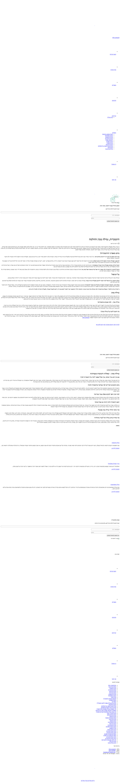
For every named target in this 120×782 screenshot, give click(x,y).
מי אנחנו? (113, 164)
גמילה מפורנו (110, 143)
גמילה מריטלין (112, 723)
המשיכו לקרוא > (115, 448)
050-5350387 (112, 750)
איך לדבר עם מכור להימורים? (108, 740)
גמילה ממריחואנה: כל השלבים (105, 146)
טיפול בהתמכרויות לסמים (110, 735)
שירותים (114, 116)
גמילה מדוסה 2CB (111, 715)
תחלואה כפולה (109, 140)
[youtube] (107, 25)
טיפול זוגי (114, 701)
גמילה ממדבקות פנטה (110, 717)
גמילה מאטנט (112, 728)
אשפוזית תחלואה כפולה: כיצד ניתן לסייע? (106, 710)
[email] (82, 25)
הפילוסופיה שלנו (112, 685)
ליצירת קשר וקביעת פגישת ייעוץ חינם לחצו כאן (107, 324)
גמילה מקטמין (112, 716)
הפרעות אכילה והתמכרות (109, 698)
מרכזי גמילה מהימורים (110, 738)
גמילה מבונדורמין (112, 722)
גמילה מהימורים (109, 138)
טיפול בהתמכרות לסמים (110, 734)
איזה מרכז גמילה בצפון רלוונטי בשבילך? (106, 703)
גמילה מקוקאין (109, 144)
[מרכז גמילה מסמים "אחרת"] (107, 12)
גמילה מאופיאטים (115, 484)
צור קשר (114, 179)
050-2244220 (115, 37)
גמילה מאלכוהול (109, 135)
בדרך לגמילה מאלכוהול (113, 463)
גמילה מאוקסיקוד (112, 725)
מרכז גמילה (110, 117)
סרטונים (114, 100)
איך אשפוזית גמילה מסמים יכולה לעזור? (106, 709)
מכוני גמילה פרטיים (111, 732)
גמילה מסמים (109, 141)
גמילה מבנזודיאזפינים (111, 726)
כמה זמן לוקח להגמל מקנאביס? (108, 707)
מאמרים (114, 85)
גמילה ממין (110, 147)
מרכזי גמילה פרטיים (111, 731)
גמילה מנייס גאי (109, 149)
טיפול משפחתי (112, 700)
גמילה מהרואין (112, 692)
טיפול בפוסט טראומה (107, 134)
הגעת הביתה (113, 54)
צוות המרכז (113, 69)
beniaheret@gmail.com (109, 752)
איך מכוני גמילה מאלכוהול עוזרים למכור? (106, 712)
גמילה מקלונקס (112, 704)
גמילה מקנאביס (109, 137)
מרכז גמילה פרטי (112, 742)
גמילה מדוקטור (112, 719)
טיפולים (114, 132)
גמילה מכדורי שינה (111, 713)
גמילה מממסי (113, 720)
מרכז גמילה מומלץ (111, 729)
